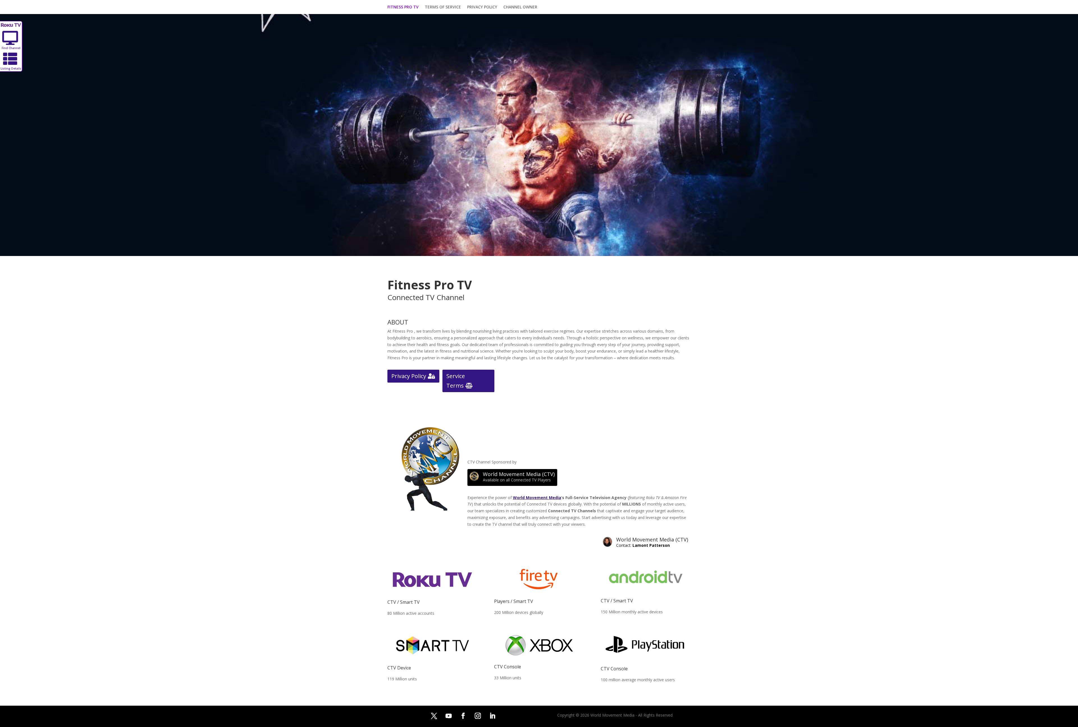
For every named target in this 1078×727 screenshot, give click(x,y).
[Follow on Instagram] (478, 716)
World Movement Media (537, 497)
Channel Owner (520, 7)
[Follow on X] (434, 716)
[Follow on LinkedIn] (492, 716)
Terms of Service (443, 7)
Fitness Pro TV (403, 7)
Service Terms (455, 380)
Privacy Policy (482, 7)
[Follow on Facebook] (463, 716)
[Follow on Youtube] (448, 716)
